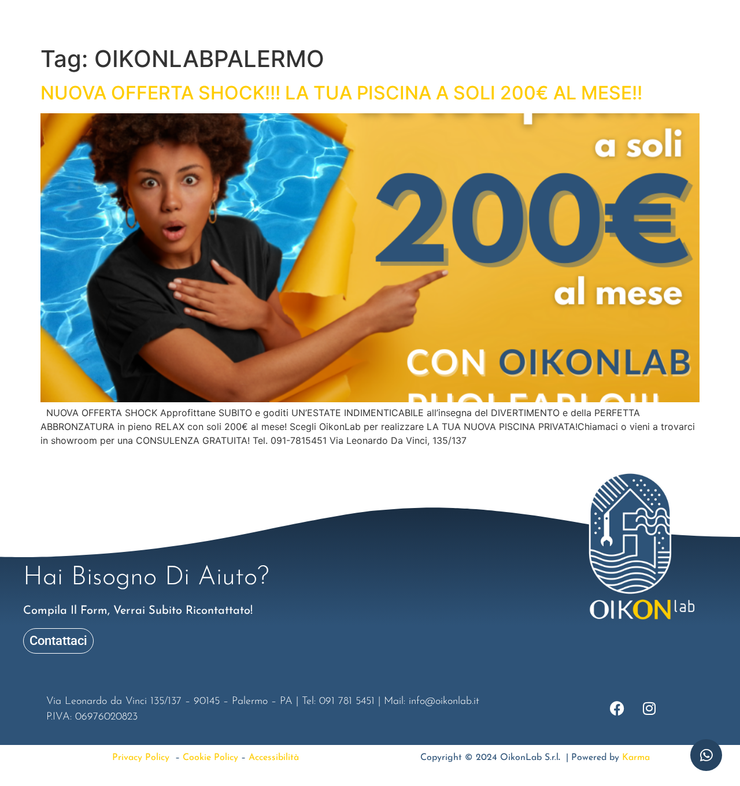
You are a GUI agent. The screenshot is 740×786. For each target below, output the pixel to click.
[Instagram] (60, 23)
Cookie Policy (210, 757)
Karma (636, 757)
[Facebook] (28, 23)
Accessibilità (274, 757)
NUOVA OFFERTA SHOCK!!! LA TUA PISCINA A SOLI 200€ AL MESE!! (341, 92)
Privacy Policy (143, 757)
